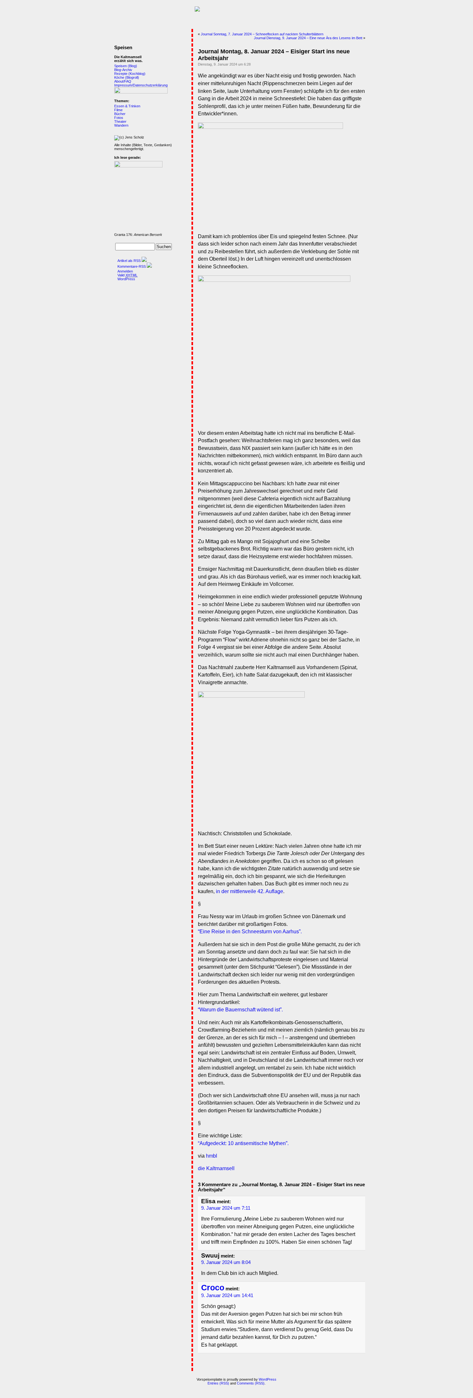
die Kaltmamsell (216, 1168)
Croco (212, 1287)
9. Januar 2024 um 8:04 (226, 1262)
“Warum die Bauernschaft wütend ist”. (240, 1009)
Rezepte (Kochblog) (129, 74)
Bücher (119, 114)
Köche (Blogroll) (126, 77)
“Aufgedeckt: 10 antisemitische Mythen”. (243, 1143)
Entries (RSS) (218, 1383)
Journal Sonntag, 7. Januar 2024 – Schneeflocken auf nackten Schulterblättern (262, 34)
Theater (120, 121)
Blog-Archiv (123, 70)
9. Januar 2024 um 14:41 (227, 1295)
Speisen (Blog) (125, 66)
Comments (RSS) (250, 1383)
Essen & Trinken (127, 106)
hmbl (211, 1156)
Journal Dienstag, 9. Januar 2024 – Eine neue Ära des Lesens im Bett (308, 38)
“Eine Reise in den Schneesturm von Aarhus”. (250, 931)
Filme (118, 110)
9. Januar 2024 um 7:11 (225, 1208)
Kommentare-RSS (131, 266)
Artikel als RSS (129, 261)
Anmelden (125, 271)
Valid (127, 275)
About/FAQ (122, 81)
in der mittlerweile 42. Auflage (249, 891)
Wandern (121, 125)
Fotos (118, 118)
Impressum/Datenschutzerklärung (141, 85)
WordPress (126, 279)
